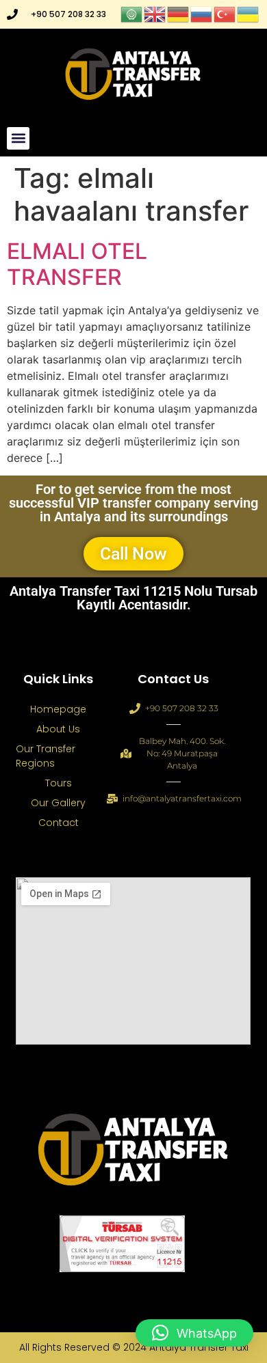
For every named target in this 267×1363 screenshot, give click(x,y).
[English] (155, 13)
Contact (58, 822)
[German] (178, 13)
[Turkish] (225, 13)
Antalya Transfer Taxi (199, 1347)
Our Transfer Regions (45, 756)
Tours (58, 783)
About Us (58, 729)
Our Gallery (58, 803)
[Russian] (202, 13)
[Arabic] (132, 13)
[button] (18, 138)
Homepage (58, 709)
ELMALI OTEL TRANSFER (77, 264)
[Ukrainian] (248, 13)
